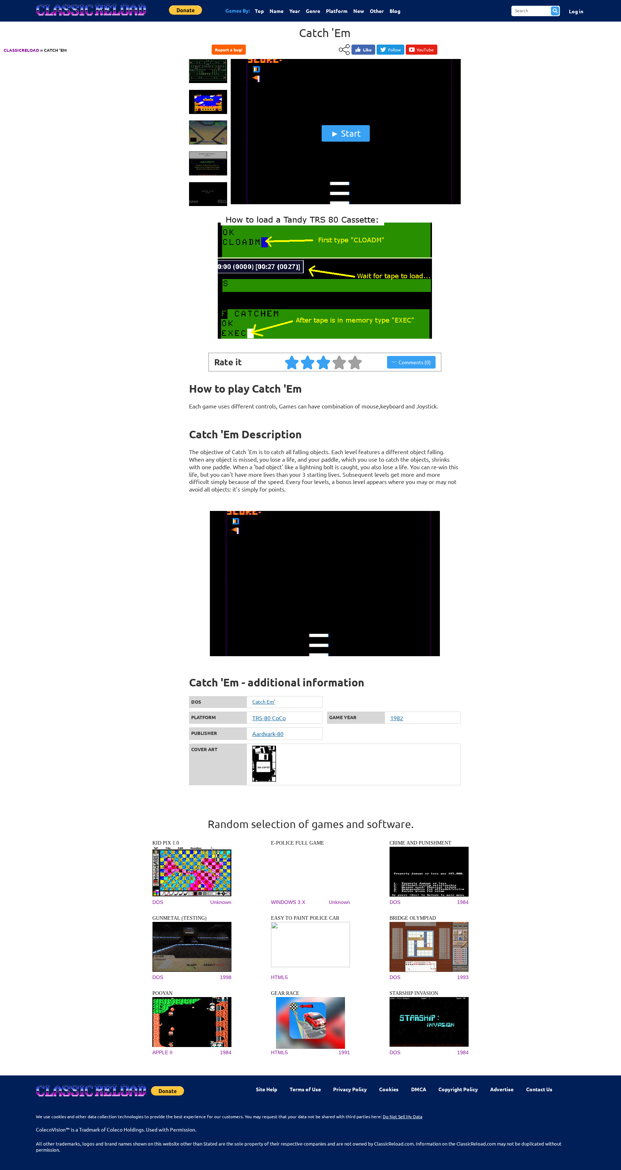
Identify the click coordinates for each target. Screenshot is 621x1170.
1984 (463, 902)
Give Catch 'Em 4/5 (339, 362)
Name (277, 11)
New (358, 11)
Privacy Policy (350, 1089)
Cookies (389, 1089)
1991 (344, 1052)
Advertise (502, 1089)
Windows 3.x (288, 902)
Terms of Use (305, 1089)
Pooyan (162, 993)
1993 (463, 977)
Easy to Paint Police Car (305, 918)
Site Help (266, 1089)
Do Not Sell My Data (402, 1116)
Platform (337, 11)
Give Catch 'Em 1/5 (292, 362)
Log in (576, 11)
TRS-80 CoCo (269, 717)
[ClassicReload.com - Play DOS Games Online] (90, 17)
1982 (396, 717)
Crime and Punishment (420, 843)
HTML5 (279, 977)
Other (377, 11)
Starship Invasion (414, 993)
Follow (394, 49)
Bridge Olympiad (413, 918)
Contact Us (539, 1089)
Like (367, 49)
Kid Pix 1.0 (165, 843)
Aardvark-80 (268, 733)
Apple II (162, 1052)
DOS (157, 902)
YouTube (425, 49)
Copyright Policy (458, 1089)
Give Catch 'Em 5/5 (355, 362)
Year (294, 11)
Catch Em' (263, 701)
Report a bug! (228, 49)
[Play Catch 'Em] (346, 202)
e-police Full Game (297, 843)
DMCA (418, 1089)
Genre (313, 11)
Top (259, 11)
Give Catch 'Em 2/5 (308, 362)
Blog (395, 11)
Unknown (220, 902)
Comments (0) (415, 362)
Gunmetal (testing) (179, 918)
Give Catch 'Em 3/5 (323, 362)
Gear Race (285, 993)
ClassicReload (21, 50)
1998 (225, 977)
